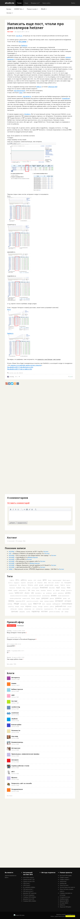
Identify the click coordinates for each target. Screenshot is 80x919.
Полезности (15, 730)
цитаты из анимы (54, 611)
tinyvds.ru (27, 114)
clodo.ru (38, 87)
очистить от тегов (36, 509)
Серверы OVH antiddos (29, 897)
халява (28, 611)
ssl (53, 590)
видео (38, 598)
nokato (10, 590)
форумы (22, 611)
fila (19, 585)
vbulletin (14, 719)
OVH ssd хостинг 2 (28, 891)
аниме (54, 595)
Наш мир (14, 736)
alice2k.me (9, 3)
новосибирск (67, 603)
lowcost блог (63, 881)
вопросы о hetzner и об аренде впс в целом (27, 553)
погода (40, 606)
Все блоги (9, 795)
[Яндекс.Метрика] (19, 915)
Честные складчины (28, 895)
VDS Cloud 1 (26, 883)
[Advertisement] (40, 389)
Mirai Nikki (52, 588)
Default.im (62, 905)
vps (15, 373)
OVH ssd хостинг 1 (28, 889)
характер (36, 611)
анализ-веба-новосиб (35, 595)
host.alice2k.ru (20, 557)
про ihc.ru (19, 36)
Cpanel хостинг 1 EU (29, 879)
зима (41, 601)
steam (58, 590)
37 (7, 652)
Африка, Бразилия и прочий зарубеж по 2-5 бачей (32, 565)
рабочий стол (60, 606)
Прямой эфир (15, 622)
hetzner (21, 373)
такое (21, 92)
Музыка (14, 777)
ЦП (62, 611)
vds (17, 373)
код (24, 509)
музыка (48, 604)
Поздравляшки (17, 789)
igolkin (8, 650)
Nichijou (63, 588)
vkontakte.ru (38, 593)
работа (52, 606)
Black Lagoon (66, 580)
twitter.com (19, 592)
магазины (23, 604)
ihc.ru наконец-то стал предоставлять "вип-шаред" (32, 555)
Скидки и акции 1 (64, 877)
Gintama (30, 585)
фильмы (14, 611)
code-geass (30, 582)
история (68, 601)
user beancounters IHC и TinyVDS (27, 567)
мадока (30, 604)
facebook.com (13, 585)
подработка (66, 98)
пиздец (35, 606)
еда (69, 598)
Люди (26, 3)
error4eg (11, 376)
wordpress (49, 593)
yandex (68, 592)
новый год (11, 606)
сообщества (39, 609)
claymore (23, 582)
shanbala (43, 590)
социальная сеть (48, 609)
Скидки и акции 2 (64, 879)
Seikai (33, 590)
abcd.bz (30, 580)
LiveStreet (15, 713)
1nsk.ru (12, 580)
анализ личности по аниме (18, 596)
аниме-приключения (63, 595)
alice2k (39, 580)
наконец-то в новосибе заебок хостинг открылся (26, 365)
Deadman (40, 582)
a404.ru (24, 580)
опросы (28, 606)
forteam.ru (23, 585)
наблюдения (56, 604)
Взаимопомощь (17, 742)
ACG (35, 580)
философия (66, 609)
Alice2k (43, 9)
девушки (44, 598)
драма (65, 598)
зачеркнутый (15, 509)
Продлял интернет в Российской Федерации (21, 639)
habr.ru (62, 585)
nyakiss (15, 590)
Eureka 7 (57, 582)
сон (33, 609)
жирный (10, 509)
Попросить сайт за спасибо (21, 783)
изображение (27, 509)
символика (27, 609)
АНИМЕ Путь (18, 9)
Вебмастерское (33, 557)
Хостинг (9, 13)
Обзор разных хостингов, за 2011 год (28, 551)
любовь (10, 604)
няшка (17, 606)
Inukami (28, 588)
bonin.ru (10, 582)
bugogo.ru (16, 582)
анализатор (46, 596)
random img (15, 707)
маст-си (37, 603)
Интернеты (15, 677)
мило (43, 604)
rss (29, 590)
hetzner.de (12, 588)
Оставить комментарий (18, 503)
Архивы (8, 9)
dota (45, 583)
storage (63, 590)
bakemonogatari (57, 580)
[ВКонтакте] (9, 383)
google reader (49, 585)
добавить (12, 523)
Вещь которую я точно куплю (16, 632)
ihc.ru (9, 309)
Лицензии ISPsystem (65, 907)
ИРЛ (12, 772)
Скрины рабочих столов (20, 766)
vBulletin (27, 593)
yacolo (55, 593)
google (41, 585)
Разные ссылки (32, 9)
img (24, 588)
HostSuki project (64, 899)
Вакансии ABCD (64, 901)
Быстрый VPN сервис (66, 875)
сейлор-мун (13, 609)
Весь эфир (10, 664)
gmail (36, 585)
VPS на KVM (20, 559)
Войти (73, 3)
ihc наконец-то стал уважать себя (27, 561)
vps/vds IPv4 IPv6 (21, 563)
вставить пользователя (32, 509)
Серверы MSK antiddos (29, 901)
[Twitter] (12, 383)
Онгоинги (14, 760)
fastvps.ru (24, 45)
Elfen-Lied (51, 582)
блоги (33, 598)
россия (69, 606)
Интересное (15, 748)
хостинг (11, 373)
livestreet (44, 587)
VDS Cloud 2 (26, 885)
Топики (19, 3)
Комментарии (11, 625)
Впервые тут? (35, 3)
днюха (52, 598)
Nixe (68, 587)
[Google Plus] (6, 383)
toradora (11, 593)
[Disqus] (40, 418)
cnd (10, 553)
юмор (66, 611)
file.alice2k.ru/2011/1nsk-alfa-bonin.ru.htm (20, 367)
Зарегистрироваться (10, 875)
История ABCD (64, 903)
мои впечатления (19, 90)
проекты (46, 606)
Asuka (49, 580)
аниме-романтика (15, 598)
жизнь (11, 600)
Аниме (13, 683)
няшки (22, 606)
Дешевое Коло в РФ (28, 899)
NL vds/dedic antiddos (29, 887)
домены (58, 598)
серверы (20, 609)
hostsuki (18, 588)
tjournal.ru (69, 590)
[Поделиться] (19, 376)
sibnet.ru (49, 590)
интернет (59, 600)
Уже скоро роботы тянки (14, 659)
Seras (37, 590)
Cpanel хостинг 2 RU (29, 881)
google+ (57, 585)
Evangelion (67, 583)
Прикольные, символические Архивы (25, 754)
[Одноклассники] (15, 383)
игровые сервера (49, 601)
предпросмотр (22, 523)
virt (7, 637)
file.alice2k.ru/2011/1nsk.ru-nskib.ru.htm (19, 369)
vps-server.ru (27, 96)
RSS (24, 541)
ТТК (56, 609)
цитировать (22, 509)
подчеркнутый (18, 509)
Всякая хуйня (16, 724)
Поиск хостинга (64, 885)
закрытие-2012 (20, 601)
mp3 (58, 587)
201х (17, 580)
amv (45, 579)
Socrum (9, 657)
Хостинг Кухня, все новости (67, 887)
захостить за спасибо (32, 601)
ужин (59, 609)
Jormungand (35, 588)
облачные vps (52, 87)
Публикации (20, 625)
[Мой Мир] (18, 383)
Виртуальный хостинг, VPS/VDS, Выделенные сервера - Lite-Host (35, 569)
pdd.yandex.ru (22, 590)
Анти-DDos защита (28, 877)
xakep (10, 569)
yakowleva (61, 593)
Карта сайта (46, 3)
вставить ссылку (29, 509)
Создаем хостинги (65, 897)
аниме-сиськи (26, 598)
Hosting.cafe (63, 883)
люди (16, 603)
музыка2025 (11, 646)
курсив (13, 509)
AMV (13, 695)
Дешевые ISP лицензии (29, 893)
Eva (62, 582)
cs (35, 583)
